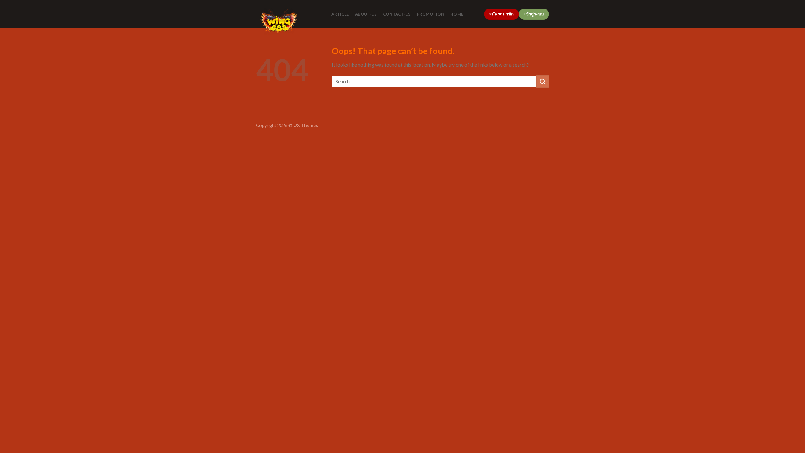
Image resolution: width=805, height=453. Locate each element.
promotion (430, 14)
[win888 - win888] (287, 22)
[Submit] (542, 81)
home (456, 14)
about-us (366, 14)
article (340, 14)
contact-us (397, 14)
